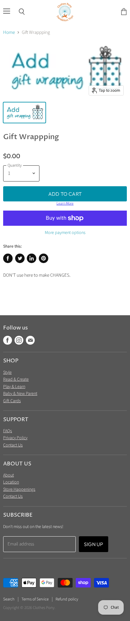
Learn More (65, 203)
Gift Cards (12, 401)
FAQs (7, 431)
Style (7, 372)
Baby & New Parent (20, 393)
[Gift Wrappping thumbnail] (24, 112)
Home (9, 32)
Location (11, 482)
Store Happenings (19, 489)
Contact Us (13, 445)
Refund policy (67, 599)
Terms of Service (35, 599)
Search (9, 599)
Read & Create (16, 379)
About (8, 475)
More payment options (65, 232)
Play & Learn (14, 387)
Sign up (93, 544)
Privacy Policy (15, 438)
